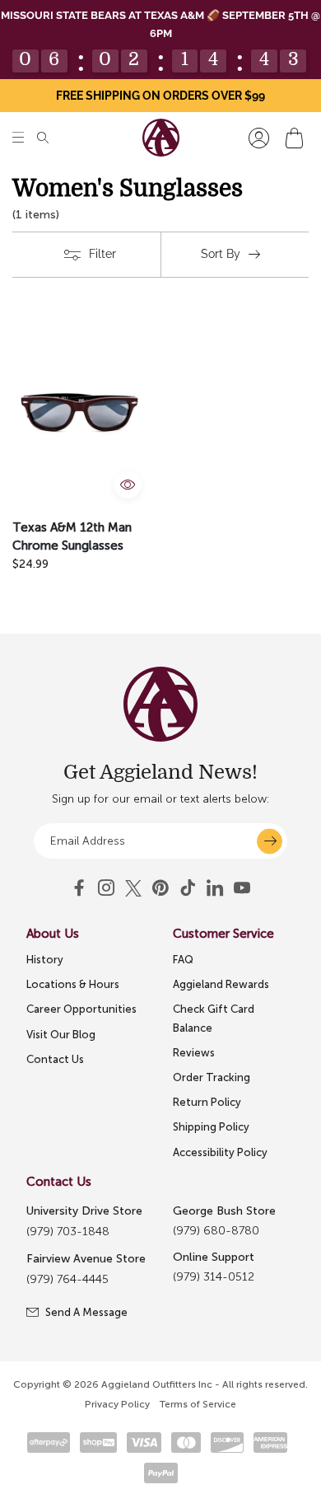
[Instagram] (106, 888)
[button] (18, 138)
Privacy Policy (117, 1404)
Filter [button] (102, 253)
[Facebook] (79, 888)
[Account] (258, 138)
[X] (133, 888)
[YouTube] (160, 888)
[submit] (269, 841)
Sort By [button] (220, 253)
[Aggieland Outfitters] (160, 138)
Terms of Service (198, 1404)
